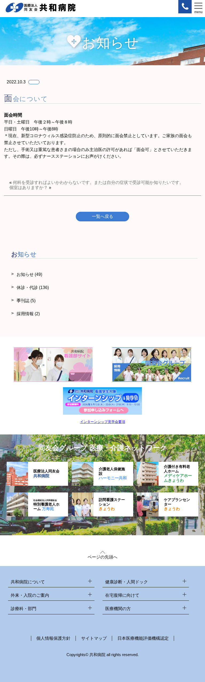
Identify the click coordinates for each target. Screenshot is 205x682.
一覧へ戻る (102, 216)
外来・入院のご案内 (30, 595)
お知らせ (29, 274)
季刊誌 (26, 300)
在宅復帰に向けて (122, 595)
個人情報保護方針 (53, 638)
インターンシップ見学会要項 (102, 422)
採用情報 (28, 313)
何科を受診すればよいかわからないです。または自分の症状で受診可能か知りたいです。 (98, 182)
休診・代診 (33, 287)
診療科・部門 (23, 608)
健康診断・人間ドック (126, 582)
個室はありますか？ (28, 187)
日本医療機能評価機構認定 (143, 638)
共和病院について (28, 582)
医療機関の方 (118, 608)
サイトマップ (94, 638)
